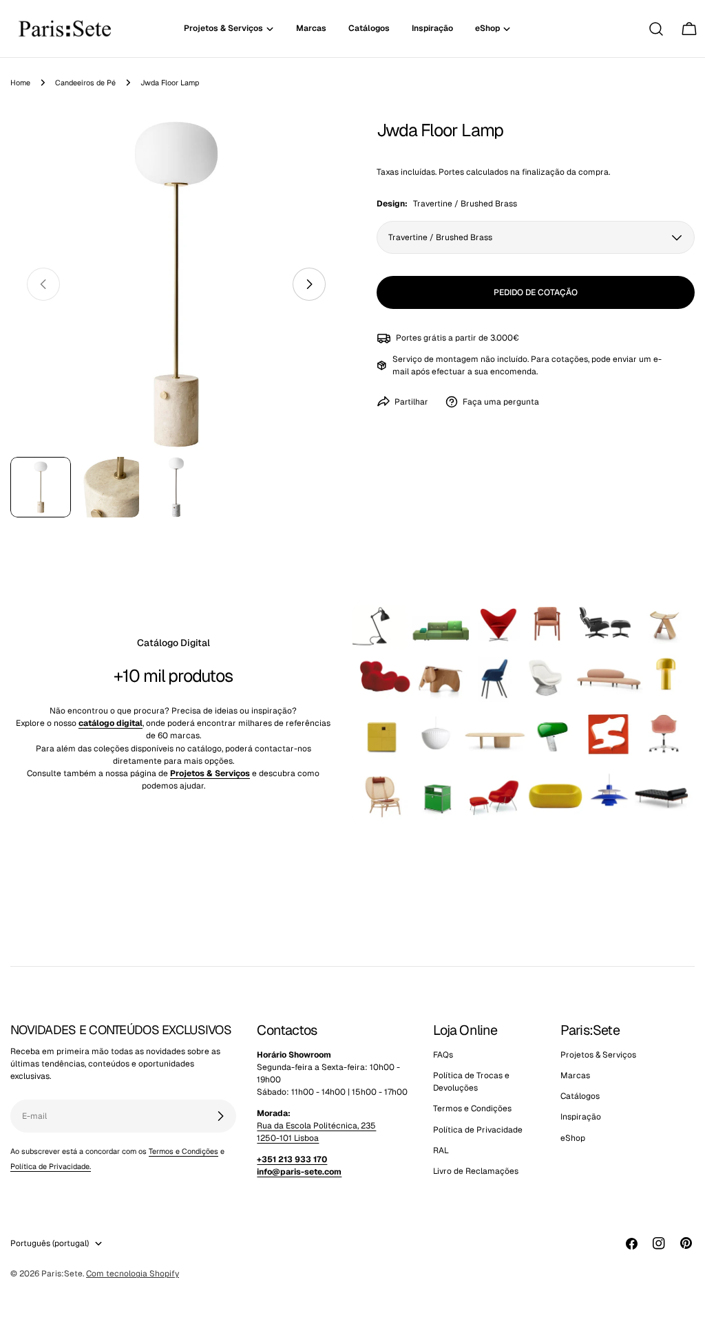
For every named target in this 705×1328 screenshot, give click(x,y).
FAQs (443, 1054)
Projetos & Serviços (598, 1054)
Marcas (575, 1075)
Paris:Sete (62, 1273)
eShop (572, 1138)
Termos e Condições (183, 1151)
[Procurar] (656, 29)
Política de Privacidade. (50, 1166)
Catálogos (580, 1096)
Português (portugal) (49, 1243)
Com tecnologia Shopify (132, 1273)
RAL (441, 1150)
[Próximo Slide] (309, 284)
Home (20, 82)
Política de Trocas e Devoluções (471, 1081)
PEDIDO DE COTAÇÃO (536, 292)
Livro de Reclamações (475, 1171)
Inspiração (580, 1116)
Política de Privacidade (478, 1129)
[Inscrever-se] (220, 1116)
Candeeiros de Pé (85, 82)
